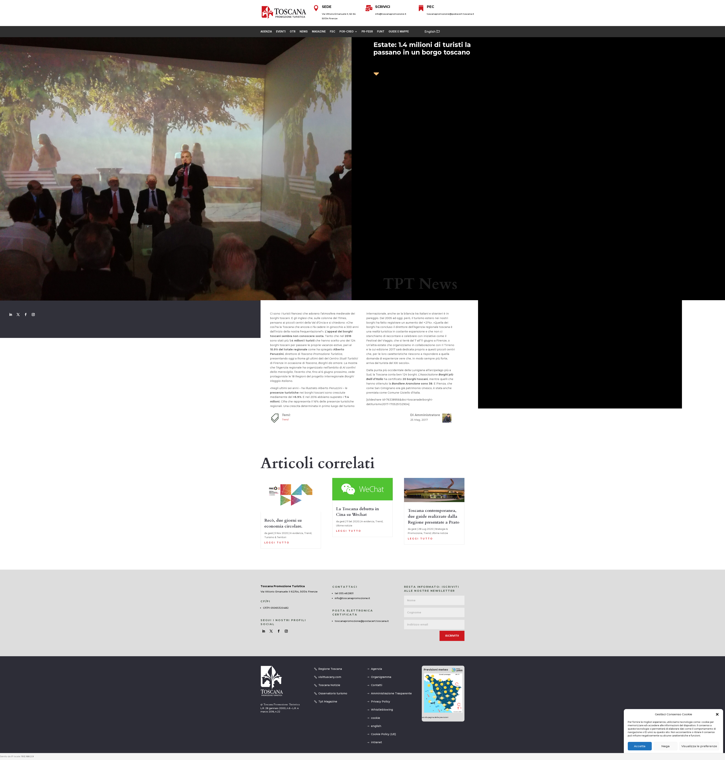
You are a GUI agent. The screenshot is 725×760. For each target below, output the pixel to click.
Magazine (319, 31)
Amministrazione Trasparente (391, 693)
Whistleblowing (382, 709)
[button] (717, 714)
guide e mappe (399, 31)
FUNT (380, 31)
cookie (375, 718)
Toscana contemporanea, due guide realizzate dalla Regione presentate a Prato (433, 516)
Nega (665, 746)
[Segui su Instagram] (33, 315)
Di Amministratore (425, 415)
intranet (376, 742)
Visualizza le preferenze (699, 746)
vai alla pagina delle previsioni (435, 717)
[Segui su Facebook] (26, 315)
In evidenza (296, 533)
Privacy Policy (380, 701)
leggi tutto (277, 542)
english (376, 726)
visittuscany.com (329, 677)
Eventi (281, 31)
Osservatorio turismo (332, 693)
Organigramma (381, 677)
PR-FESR (367, 31)
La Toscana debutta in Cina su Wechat (357, 512)
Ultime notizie (344, 525)
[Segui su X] (18, 315)
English (430, 31)
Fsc (332, 31)
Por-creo (346, 31)
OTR (292, 31)
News (304, 31)
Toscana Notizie (329, 685)
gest (270, 533)
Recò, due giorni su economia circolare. (283, 523)
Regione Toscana (330, 669)
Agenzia (266, 31)
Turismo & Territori (275, 537)
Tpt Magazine (327, 701)
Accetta (639, 746)
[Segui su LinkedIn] (11, 315)
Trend (285, 419)
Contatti (376, 685)
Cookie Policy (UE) (383, 734)
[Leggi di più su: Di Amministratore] (445, 418)
